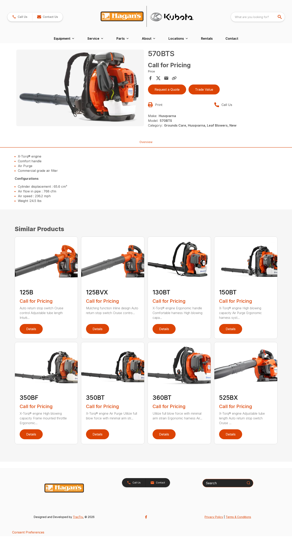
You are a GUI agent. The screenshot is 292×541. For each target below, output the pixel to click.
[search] (280, 16)
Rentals (207, 38)
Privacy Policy (214, 517)
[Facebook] (146, 517)
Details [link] (31, 329)
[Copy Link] (174, 78)
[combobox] (258, 17)
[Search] (248, 483)
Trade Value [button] (204, 89)
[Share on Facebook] (150, 78)
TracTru (78, 517)
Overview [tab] (146, 142)
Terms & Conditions (238, 517)
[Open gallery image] (80, 88)
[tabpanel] (80, 88)
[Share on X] (158, 78)
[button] (19, 16)
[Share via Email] (166, 78)
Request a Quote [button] (167, 89)
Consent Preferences (28, 532)
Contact (231, 38)
